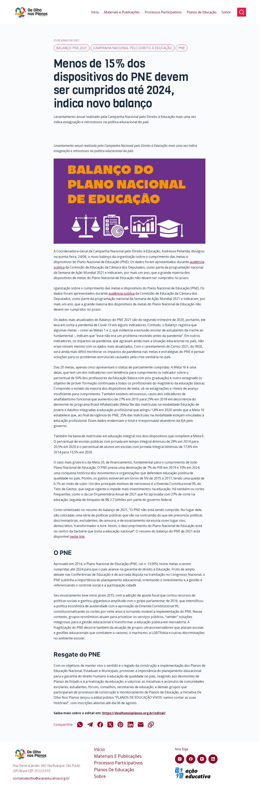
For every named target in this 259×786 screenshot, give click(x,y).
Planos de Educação (202, 12)
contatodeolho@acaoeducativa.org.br (41, 778)
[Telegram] (90, 724)
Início (95, 12)
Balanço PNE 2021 (71, 48)
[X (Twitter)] (110, 724)
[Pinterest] (120, 724)
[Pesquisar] (241, 12)
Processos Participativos (163, 12)
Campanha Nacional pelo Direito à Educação (132, 48)
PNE (181, 48)
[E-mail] (140, 724)
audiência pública (121, 293)
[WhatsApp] (80, 724)
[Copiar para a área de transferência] (150, 724)
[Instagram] (179, 759)
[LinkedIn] (130, 724)
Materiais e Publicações (122, 12)
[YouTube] (201, 759)
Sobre (226, 12)
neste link (77, 536)
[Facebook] (100, 724)
